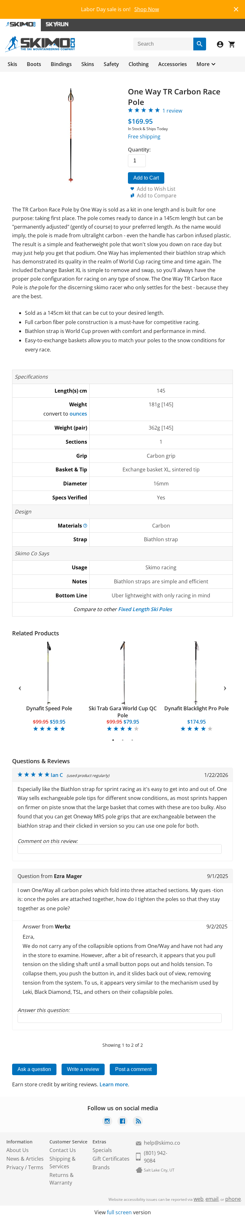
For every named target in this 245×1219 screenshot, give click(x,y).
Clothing (139, 64)
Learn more (114, 1084)
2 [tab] (122, 740)
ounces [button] (78, 413)
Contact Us (62, 1150)
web (199, 1198)
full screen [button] (119, 1212)
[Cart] (234, 45)
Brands (101, 1167)
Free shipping (144, 136)
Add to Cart (146, 178)
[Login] (222, 45)
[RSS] (137, 1121)
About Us (17, 1150)
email (212, 1198)
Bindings (61, 64)
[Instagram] (107, 1121)
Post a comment (133, 1069)
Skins (87, 64)
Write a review (83, 1069)
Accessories (172, 64)
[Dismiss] (236, 8)
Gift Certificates (111, 1158)
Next (225, 687)
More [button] (203, 64)
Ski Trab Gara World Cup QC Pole (123, 712)
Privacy (15, 1167)
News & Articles (25, 1158)
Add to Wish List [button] (156, 188)
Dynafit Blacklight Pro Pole (196, 708)
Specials (102, 1150)
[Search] (199, 44)
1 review (172, 110)
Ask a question (34, 1069)
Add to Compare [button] (156, 195)
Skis (12, 64)
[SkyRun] (57, 25)
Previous (20, 687)
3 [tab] (132, 740)
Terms (35, 1167)
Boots (34, 64)
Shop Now (146, 9)
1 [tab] (113, 740)
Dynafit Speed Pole (49, 708)
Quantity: (139, 149)
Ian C (57, 775)
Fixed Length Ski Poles (145, 609)
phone (233, 1198)
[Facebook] (122, 1121)
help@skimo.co (162, 1142)
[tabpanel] (49, 686)
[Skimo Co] (40, 50)
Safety (111, 64)
